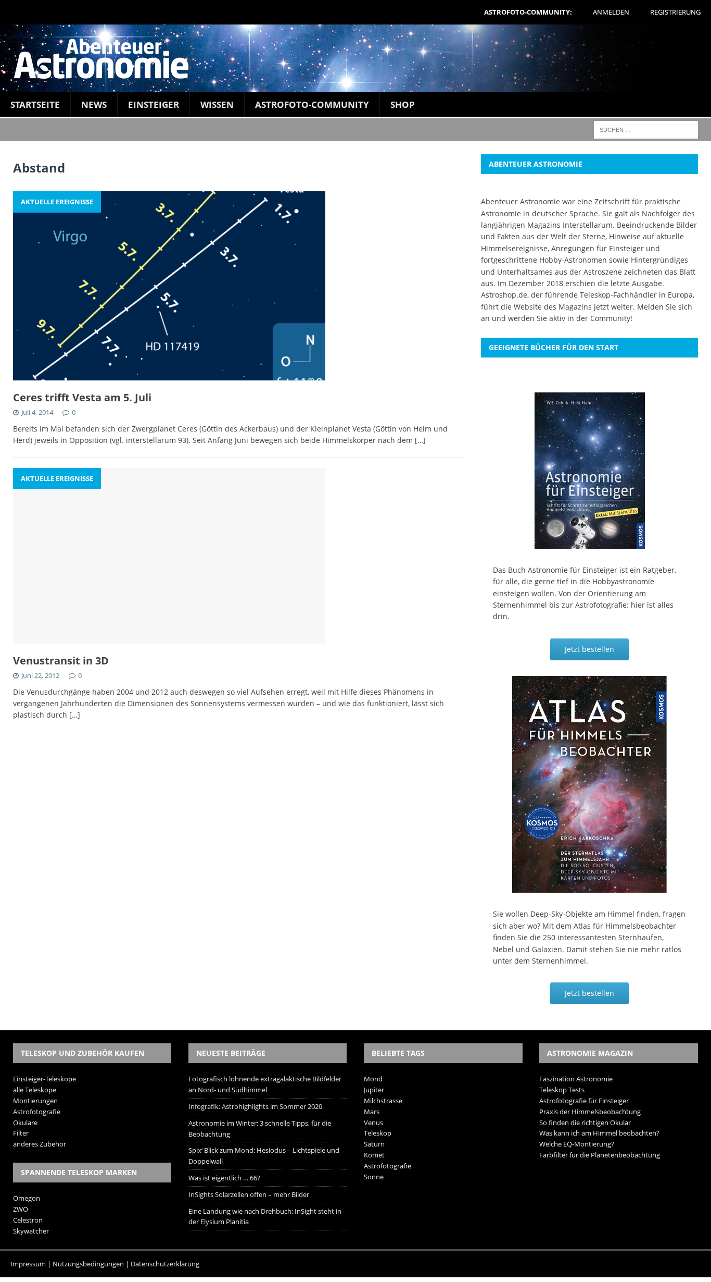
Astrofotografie (36, 1111)
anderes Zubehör (39, 1144)
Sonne (374, 1176)
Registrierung (675, 12)
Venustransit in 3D (61, 661)
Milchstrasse (383, 1100)
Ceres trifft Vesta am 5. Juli (82, 397)
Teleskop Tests (562, 1089)
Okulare (25, 1122)
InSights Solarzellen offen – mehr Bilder (248, 1194)
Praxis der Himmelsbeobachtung (590, 1111)
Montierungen (35, 1100)
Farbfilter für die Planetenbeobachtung (599, 1155)
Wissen (217, 104)
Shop (402, 104)
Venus (373, 1122)
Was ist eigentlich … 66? (224, 1177)
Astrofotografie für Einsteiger (584, 1100)
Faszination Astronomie (576, 1078)
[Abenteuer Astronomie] (355, 58)
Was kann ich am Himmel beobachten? (599, 1133)
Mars (371, 1111)
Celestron (28, 1220)
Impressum (28, 1263)
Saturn (374, 1144)
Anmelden (611, 12)
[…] (420, 440)
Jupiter (374, 1089)
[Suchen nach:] (646, 129)
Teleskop (377, 1133)
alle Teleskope (34, 1089)
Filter (21, 1133)
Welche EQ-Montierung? (576, 1144)
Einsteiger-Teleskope (44, 1078)
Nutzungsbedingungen (88, 1263)
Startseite (35, 104)
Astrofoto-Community (312, 104)
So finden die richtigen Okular (585, 1122)
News (94, 104)
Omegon (26, 1198)
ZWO (20, 1209)
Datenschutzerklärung (165, 1263)
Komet (374, 1155)
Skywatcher (31, 1231)
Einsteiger (153, 104)
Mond (373, 1078)
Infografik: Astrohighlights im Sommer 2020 (255, 1106)
